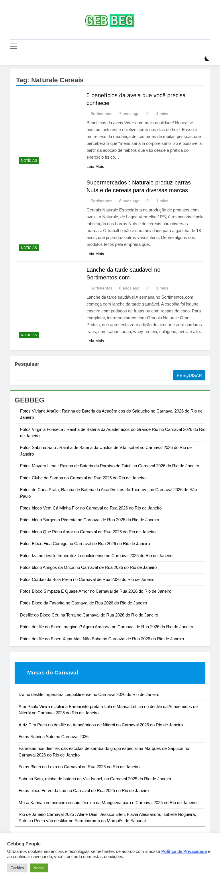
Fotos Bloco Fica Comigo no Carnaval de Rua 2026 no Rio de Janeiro (85, 543)
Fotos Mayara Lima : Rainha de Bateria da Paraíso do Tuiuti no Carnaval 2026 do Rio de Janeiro (109, 465)
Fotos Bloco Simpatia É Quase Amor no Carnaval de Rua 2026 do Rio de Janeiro (95, 591)
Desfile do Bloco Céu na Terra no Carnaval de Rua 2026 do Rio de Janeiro (89, 614)
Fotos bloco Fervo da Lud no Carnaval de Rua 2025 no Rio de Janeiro (84, 790)
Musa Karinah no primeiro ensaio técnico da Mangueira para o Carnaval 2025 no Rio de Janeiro (108, 802)
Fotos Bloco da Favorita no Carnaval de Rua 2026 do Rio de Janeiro (83, 602)
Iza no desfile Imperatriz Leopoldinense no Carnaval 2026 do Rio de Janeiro (89, 694)
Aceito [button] (39, 868)
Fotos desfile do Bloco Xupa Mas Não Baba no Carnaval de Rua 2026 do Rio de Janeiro (102, 638)
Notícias (29, 161)
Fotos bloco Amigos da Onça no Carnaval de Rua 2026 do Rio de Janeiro (88, 567)
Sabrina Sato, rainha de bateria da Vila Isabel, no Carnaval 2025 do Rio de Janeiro (95, 778)
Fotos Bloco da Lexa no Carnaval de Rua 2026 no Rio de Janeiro (79, 766)
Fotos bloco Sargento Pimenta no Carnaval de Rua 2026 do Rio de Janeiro (89, 519)
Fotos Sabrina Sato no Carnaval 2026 (54, 736)
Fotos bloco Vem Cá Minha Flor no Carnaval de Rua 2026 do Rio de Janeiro (91, 507)
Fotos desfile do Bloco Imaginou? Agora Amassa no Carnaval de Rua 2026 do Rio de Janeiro (106, 626)
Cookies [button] (17, 868)
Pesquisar (27, 364)
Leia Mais (95, 166)
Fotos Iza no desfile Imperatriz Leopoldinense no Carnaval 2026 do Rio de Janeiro (96, 555)
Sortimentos (101, 113)
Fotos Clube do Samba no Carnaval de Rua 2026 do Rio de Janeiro (83, 477)
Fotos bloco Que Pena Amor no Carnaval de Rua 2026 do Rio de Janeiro (88, 531)
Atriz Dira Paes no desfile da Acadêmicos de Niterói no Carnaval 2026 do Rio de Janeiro (101, 724)
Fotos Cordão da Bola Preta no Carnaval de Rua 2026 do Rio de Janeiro (87, 579)
